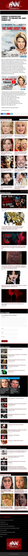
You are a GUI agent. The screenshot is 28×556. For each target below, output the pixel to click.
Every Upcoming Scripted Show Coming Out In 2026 (7, 508)
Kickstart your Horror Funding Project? (7, 526)
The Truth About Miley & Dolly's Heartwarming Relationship (20, 187)
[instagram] (17, 554)
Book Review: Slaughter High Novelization (15, 440)
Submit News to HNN (4, 524)
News (5, 11)
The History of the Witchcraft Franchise (15, 349)
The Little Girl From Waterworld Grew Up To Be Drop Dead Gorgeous (21, 491)
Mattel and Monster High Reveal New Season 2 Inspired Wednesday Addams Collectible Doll (14, 286)
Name (2, 328)
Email (2, 332)
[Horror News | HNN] (14, 4)
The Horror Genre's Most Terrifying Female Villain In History (21, 508)
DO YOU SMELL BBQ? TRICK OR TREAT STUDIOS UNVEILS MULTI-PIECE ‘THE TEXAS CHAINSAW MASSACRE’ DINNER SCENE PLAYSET (12, 228)
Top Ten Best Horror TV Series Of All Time (11, 209)
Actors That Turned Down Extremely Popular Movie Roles (6, 187)
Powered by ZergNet (24, 191)
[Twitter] (12, 554)
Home (1, 11)
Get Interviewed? (3, 530)
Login (1, 536)
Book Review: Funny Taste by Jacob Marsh (15, 424)
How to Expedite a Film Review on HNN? (7, 532)
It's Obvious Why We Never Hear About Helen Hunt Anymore (5, 391)
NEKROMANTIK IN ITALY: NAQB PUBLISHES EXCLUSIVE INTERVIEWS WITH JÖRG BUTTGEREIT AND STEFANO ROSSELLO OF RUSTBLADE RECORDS (17, 468)
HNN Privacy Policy (3, 534)
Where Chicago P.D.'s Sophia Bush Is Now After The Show (6, 153)
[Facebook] (11, 554)
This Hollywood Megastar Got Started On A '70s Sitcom (14, 391)
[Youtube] (16, 554)
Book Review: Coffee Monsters (13, 435)
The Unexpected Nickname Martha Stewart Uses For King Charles (7, 136)
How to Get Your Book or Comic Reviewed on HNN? (9, 528)
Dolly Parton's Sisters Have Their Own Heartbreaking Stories (21, 153)
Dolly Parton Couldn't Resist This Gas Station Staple (21, 135)
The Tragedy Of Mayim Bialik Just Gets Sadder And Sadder (7, 491)
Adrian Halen (5, 22)
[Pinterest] (13, 554)
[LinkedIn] (15, 554)
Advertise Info (3, 522)
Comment (3, 316)
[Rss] (10, 554)
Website (2, 336)
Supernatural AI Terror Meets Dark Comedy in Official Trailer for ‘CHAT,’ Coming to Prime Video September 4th (13, 247)
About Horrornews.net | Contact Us (6, 520)
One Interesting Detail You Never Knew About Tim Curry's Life (20, 170)
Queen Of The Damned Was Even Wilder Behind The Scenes (7, 170)
